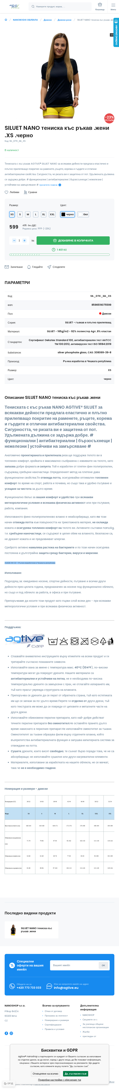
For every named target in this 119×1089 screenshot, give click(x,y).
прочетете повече (48, 184)
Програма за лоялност (56, 1015)
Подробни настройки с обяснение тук (59, 1080)
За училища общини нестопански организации (96, 1025)
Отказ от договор (53, 1011)
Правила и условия (54, 1029)
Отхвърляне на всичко (45, 1073)
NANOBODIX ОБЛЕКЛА (25, 19)
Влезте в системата (103, 965)
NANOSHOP (88, 1015)
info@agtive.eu (66, 988)
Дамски (48, 19)
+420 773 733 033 (29, 988)
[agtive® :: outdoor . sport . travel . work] (6, 19)
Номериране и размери (57, 1020)
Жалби (86, 1031)
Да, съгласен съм (75, 1073)
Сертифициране (53, 1024)
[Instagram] (11, 1033)
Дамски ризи (64, 19)
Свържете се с (90, 1019)
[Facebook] (6, 1033)
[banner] (14, 6)
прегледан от (89, 1036)
